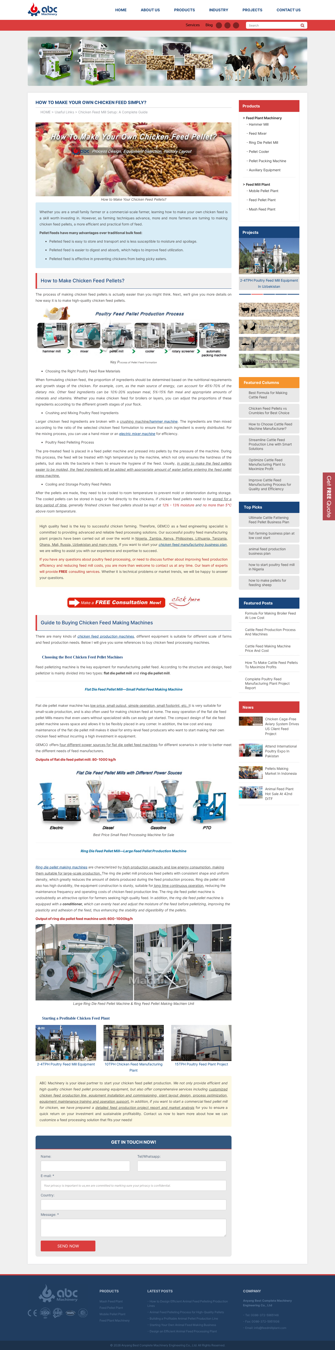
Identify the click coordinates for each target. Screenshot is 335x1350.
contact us (289, 10)
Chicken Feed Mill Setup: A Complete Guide (113, 112)
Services (193, 25)
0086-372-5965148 (265, 1315)
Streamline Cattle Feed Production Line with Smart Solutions (270, 444)
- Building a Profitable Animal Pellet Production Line (182, 1318)
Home (121, 10)
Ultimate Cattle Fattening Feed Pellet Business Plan (269, 519)
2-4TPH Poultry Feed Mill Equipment (66, 1064)
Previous (231, 261)
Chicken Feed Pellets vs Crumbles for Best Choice (269, 410)
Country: (47, 1195)
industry (218, 10)
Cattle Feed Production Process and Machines (270, 632)
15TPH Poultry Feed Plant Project (201, 1064)
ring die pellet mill (263, 142)
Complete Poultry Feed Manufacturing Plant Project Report (267, 683)
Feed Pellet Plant (111, 1308)
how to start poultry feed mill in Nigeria (272, 567)
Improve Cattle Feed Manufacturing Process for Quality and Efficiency (270, 484)
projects (252, 10)
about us (150, 10)
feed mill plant (258, 184)
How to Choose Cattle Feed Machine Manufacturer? (270, 426)
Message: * (50, 1214)
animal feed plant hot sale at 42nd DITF (279, 794)
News (248, 707)
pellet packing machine (267, 161)
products (184, 10)
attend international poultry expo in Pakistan (281, 751)
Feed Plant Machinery (115, 1320)
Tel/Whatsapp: (149, 1156)
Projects (250, 232)
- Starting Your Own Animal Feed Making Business (181, 1325)
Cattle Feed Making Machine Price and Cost (268, 648)
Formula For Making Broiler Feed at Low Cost (270, 615)
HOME (45, 112)
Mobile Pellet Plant (112, 1314)
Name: (46, 1156)
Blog (209, 25)
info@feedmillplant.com (270, 1328)
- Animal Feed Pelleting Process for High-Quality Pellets (185, 1312)
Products (251, 106)
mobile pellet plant (263, 191)
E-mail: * (47, 1176)
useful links (64, 112)
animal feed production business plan (267, 551)
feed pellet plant (262, 200)
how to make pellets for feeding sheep (267, 582)
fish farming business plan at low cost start (272, 535)
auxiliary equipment (265, 170)
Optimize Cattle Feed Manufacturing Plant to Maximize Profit (267, 464)
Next (307, 261)
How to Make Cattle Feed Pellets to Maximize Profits (271, 664)
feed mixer (258, 133)
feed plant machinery (264, 118)
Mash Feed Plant (111, 1301)
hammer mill (259, 124)
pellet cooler (259, 151)
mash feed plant (262, 209)
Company (252, 1291)
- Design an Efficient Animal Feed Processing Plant (182, 1331)
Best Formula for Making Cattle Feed (268, 395)
